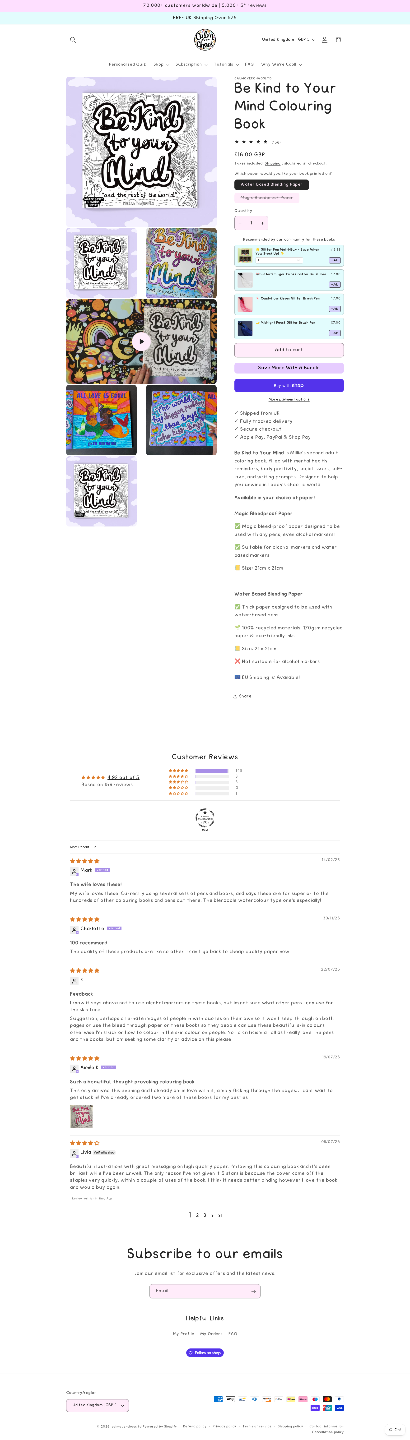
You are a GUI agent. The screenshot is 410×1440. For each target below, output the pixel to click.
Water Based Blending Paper (272, 185)
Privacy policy (224, 1426)
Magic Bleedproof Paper (270, 199)
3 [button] (205, 1215)
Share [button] (245, 696)
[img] (85, 861)
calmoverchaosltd (127, 1426)
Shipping (272, 163)
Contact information (326, 1426)
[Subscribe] (253, 1291)
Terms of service (257, 1426)
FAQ (232, 1334)
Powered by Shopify (160, 1426)
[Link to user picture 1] (81, 1116)
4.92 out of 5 (123, 777)
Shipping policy (290, 1426)
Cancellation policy (328, 1432)
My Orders (211, 1334)
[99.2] (205, 817)
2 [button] (197, 1215)
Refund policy (194, 1426)
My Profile (183, 1334)
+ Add (335, 260)
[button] (73, 39)
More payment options (289, 399)
